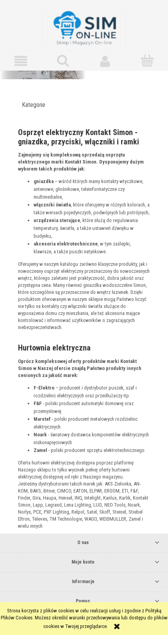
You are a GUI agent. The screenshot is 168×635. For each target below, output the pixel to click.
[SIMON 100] (84, 79)
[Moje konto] (105, 61)
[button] (21, 61)
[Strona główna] (84, 27)
